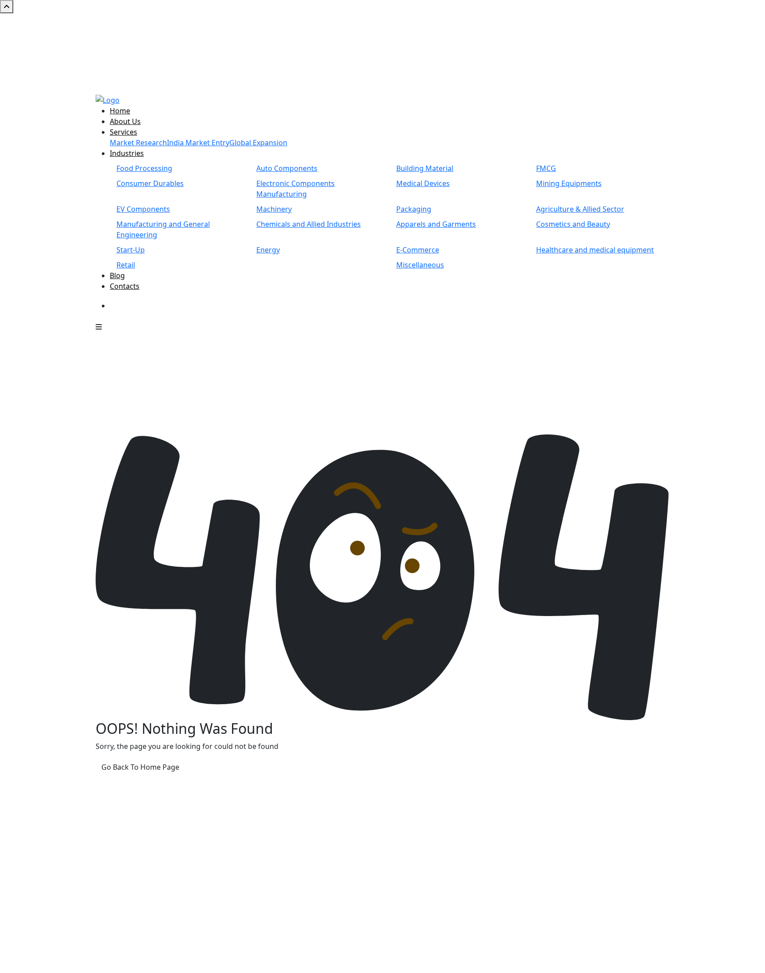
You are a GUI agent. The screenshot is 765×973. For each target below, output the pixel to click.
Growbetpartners (167, 960)
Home (120, 111)
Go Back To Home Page (140, 767)
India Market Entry (198, 142)
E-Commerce (417, 250)
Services (123, 132)
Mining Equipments (569, 183)
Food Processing (144, 168)
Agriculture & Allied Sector (580, 209)
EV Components (143, 209)
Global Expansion (258, 142)
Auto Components (286, 168)
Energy (268, 250)
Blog (117, 275)
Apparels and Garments (436, 224)
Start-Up (130, 250)
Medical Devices (423, 183)
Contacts (124, 286)
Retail (125, 265)
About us (320, 808)
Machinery (274, 209)
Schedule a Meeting (148, 306)
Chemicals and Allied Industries (308, 224)
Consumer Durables (150, 183)
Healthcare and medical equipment (595, 250)
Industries (127, 153)
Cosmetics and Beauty (573, 224)
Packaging (413, 209)
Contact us (322, 829)
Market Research (138, 142)
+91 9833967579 (435, 18)
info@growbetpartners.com (595, 840)
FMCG (546, 168)
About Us (125, 121)
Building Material (424, 168)
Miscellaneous (420, 265)
